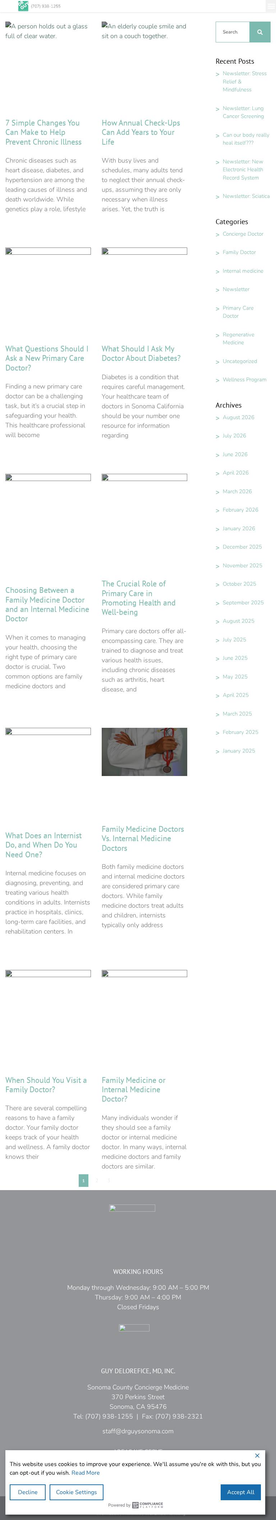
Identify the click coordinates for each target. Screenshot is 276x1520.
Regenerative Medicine (238, 338)
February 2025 (240, 732)
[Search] (259, 32)
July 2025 (234, 639)
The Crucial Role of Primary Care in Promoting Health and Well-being (139, 597)
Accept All (240, 1492)
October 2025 (239, 583)
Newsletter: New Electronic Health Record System (243, 169)
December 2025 (242, 546)
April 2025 (236, 695)
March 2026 (237, 491)
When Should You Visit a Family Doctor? (46, 1084)
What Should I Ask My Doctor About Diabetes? (141, 353)
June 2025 (235, 658)
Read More (86, 1473)
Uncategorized (240, 361)
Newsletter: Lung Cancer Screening (243, 112)
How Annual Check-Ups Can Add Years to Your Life (141, 132)
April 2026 (236, 472)
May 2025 (235, 676)
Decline (28, 1492)
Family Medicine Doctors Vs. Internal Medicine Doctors (143, 838)
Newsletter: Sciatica (246, 196)
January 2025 (239, 750)
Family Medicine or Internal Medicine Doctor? (133, 1089)
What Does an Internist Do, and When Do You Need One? (43, 844)
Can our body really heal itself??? (246, 139)
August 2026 (238, 417)
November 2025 (242, 565)
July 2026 (234, 435)
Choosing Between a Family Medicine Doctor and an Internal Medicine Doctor (47, 604)
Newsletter (236, 289)
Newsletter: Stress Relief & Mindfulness (245, 81)
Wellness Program (245, 379)
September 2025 (243, 602)
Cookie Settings (76, 1492)
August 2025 (238, 621)
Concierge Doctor (243, 233)
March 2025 (237, 713)
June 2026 (235, 454)
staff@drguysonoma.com (138, 1431)
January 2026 (239, 528)
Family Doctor (239, 252)
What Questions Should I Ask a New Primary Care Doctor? (46, 358)
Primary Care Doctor (238, 312)
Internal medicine (243, 270)
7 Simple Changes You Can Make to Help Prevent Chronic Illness (43, 132)
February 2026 (240, 509)
